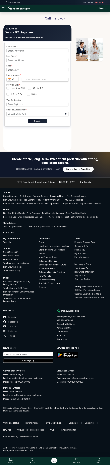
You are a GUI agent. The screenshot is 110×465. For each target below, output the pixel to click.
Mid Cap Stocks (52, 203)
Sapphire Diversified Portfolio (87, 294)
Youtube (12, 326)
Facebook (13, 322)
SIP (5, 226)
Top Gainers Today (32, 200)
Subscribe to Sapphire (78, 169)
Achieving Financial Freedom (52, 272)
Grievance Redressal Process (30, 430)
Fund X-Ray (79, 250)
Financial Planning (47, 280)
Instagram (12, 331)
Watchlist (7, 242)
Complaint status (11, 423)
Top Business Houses (76, 196)
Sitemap (42, 287)
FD (10, 226)
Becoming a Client (82, 264)
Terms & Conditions (53, 423)
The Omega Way (82, 268)
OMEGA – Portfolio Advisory (87, 290)
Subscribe (100, 2)
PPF (30, 226)
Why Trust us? (81, 275)
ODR (52, 430)
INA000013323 (67, 182)
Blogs (41, 242)
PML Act (7, 430)
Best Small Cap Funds (76, 213)
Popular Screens (40, 196)
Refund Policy (31, 423)
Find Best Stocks (11, 255)
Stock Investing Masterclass (52, 250)
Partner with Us (64, 328)
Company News (57, 196)
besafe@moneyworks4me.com (71, 317)
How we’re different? (84, 272)
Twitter (11, 336)
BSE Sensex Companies (14, 203)
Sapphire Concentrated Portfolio (89, 297)
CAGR (36, 226)
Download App (14, 2)
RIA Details (85, 182)
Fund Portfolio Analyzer (53, 213)
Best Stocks (25, 196)
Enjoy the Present (47, 268)
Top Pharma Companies (91, 203)
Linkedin (12, 317)
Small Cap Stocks (35, 203)
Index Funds (92, 217)
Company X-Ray (82, 246)
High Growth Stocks (12, 200)
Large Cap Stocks (70, 203)
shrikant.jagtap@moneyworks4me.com (26, 378)
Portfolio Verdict (82, 257)
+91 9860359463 (65, 320)
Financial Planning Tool (84, 242)
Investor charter (68, 430)
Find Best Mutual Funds (14, 213)
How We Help (45, 276)
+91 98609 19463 (74, 382)
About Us (61, 335)
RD (25, 226)
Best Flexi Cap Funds (12, 217)
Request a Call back (65, 324)
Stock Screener (10, 196)
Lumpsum (17, 226)
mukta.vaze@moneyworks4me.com (78, 378)
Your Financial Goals (48, 257)
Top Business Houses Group (16, 263)
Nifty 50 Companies (52, 200)
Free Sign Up (28, 360)
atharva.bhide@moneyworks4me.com (26, 395)
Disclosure (89, 423)
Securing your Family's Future (52, 265)
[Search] (54, 460)
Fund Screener (33, 213)
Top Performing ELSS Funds (16, 288)
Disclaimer (73, 423)
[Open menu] (3, 8)
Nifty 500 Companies (73, 200)
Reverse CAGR (48, 226)
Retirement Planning (48, 261)
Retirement (62, 226)
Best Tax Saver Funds (75, 217)
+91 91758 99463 (21, 399)
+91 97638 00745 (21, 382)
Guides (42, 253)
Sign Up (103, 8)
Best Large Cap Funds (34, 217)
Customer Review (82, 279)
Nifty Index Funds (55, 217)
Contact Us (62, 339)
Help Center (88, 2)
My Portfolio (80, 253)
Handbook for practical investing (54, 246)
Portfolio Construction (49, 283)
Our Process (62, 331)
